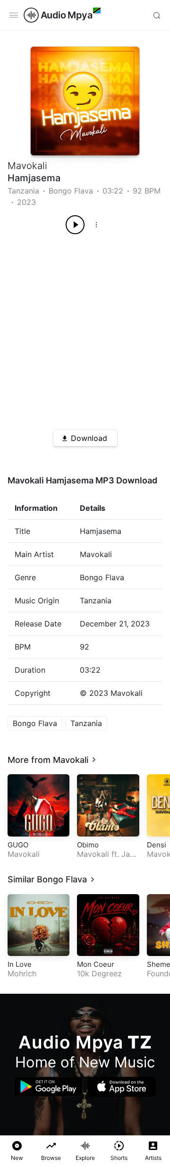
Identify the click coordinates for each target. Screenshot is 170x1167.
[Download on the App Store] (121, 1086)
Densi (156, 844)
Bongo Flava (71, 190)
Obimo (88, 844)
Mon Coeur (95, 964)
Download (89, 438)
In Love (20, 964)
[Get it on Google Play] (48, 1086)
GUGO (18, 844)
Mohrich (22, 973)
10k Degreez (99, 973)
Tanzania (23, 190)
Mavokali (27, 165)
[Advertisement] (85, 329)
